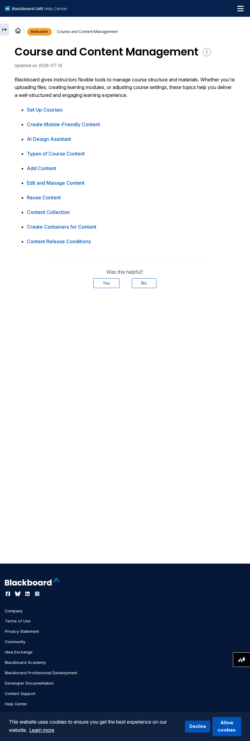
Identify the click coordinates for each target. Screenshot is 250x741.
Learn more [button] (41, 730)
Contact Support (20, 693)
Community (15, 641)
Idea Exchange (19, 652)
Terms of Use (17, 621)
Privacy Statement (22, 631)
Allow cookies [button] (227, 726)
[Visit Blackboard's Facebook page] (8, 594)
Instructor (39, 31)
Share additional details (125, 306)
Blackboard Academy (25, 662)
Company (14, 611)
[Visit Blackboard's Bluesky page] (18, 594)
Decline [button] (197, 726)
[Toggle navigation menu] (241, 8)
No (144, 283)
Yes (106, 283)
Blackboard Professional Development (41, 673)
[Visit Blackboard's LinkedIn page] (28, 594)
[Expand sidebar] (4, 29)
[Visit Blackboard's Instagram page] (37, 594)
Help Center (16, 704)
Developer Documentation (29, 683)
